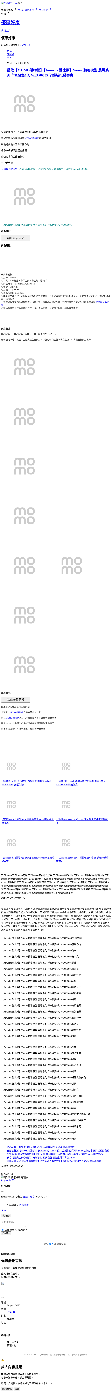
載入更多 (6, 1216)
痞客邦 (26, 1196)
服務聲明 (84, 1354)
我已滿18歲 (7, 1389)
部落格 (10, 54)
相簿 (9, 51)
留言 (32, 1196)
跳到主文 (5, 30)
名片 (9, 58)
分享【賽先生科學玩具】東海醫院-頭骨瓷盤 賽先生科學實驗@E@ (41, 1157)
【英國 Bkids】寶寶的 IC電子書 (18, 819)
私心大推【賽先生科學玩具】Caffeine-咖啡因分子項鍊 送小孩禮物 (41, 1147)
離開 (17, 1389)
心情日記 (25, 45)
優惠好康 (10, 22)
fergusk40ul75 (7, 1180)
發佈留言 (6, 1233)
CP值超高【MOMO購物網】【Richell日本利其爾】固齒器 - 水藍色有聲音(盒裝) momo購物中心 (55, 1154)
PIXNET (34, 1354)
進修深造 (24, 1205)
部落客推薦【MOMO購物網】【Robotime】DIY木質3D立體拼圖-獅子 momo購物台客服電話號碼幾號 (58, 1150)
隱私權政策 (72, 1354)
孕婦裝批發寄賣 (9, 169)
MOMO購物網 (31, 138)
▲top (3, 1210)
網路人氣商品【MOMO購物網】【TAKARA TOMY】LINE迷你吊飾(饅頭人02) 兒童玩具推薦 (54, 1161)
